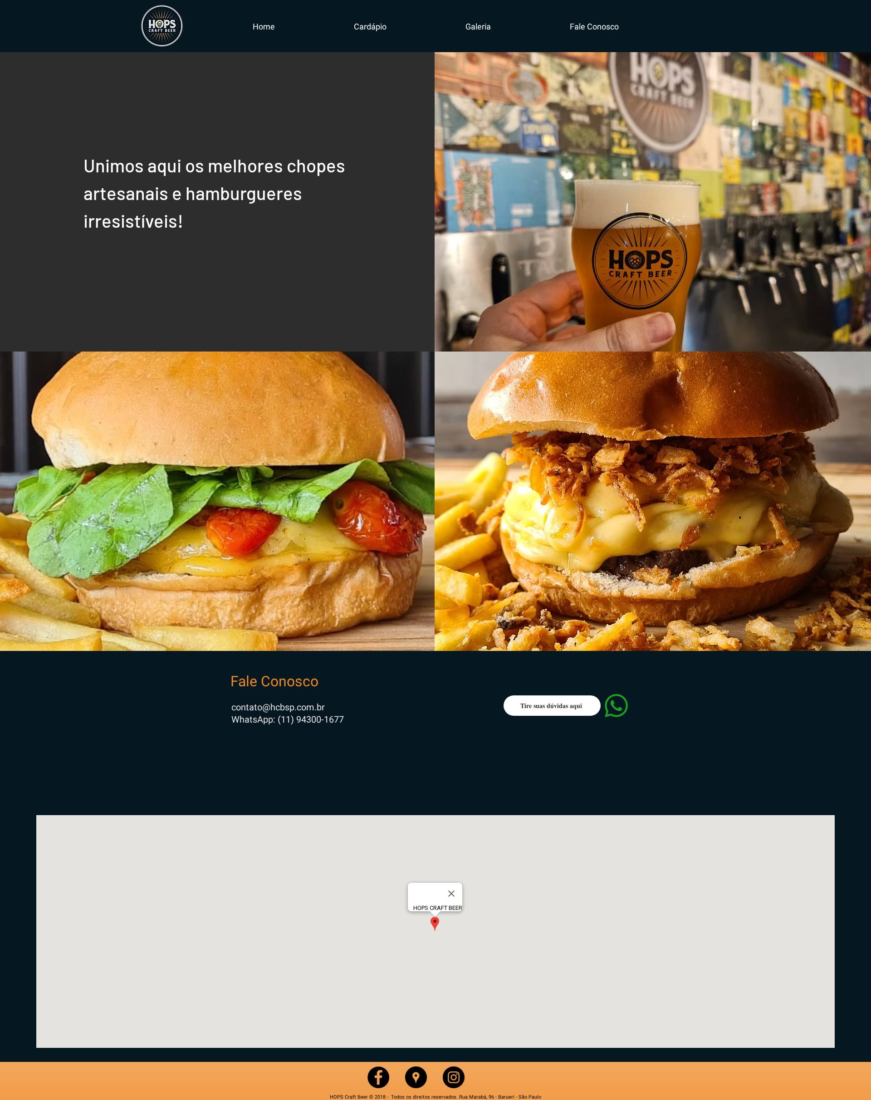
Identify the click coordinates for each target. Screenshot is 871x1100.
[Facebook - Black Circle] (378, 1077)
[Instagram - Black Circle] (454, 1077)
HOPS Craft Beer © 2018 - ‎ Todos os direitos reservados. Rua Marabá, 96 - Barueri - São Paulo (435, 1097)
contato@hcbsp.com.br (278, 707)
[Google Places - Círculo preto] (416, 1077)
